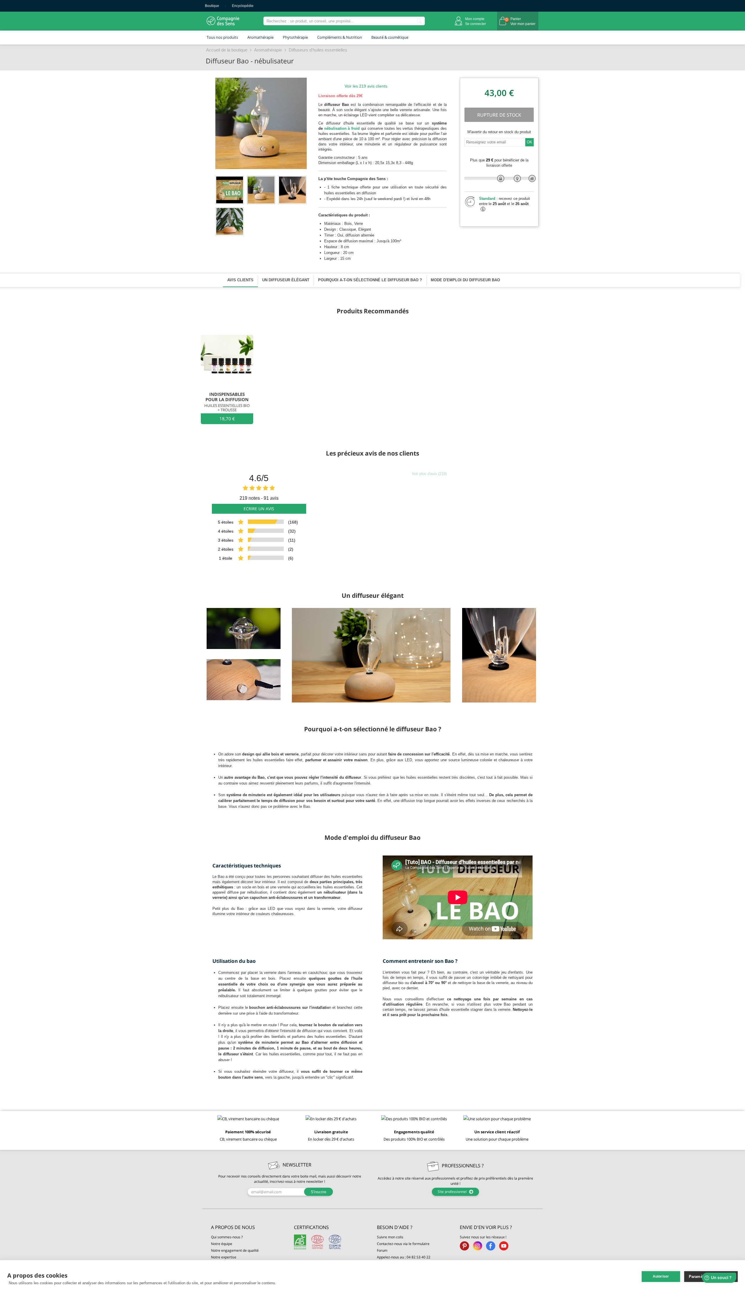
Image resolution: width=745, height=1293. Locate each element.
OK (529, 142)
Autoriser (661, 1276)
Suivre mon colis (390, 1237)
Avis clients (240, 280)
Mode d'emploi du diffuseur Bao (465, 280)
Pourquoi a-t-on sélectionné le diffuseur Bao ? (370, 280)
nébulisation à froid (342, 128)
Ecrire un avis (259, 508)
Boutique (212, 6)
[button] (248, 1227)
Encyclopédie (242, 6)
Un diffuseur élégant (285, 280)
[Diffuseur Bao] (261, 190)
